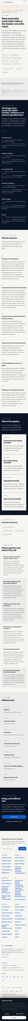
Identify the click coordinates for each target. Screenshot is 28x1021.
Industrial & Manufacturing (8, 527)
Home (3, 10)
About (16, 931)
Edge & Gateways (19, 863)
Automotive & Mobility (7, 530)
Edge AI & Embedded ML (19, 884)
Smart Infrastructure (7, 928)
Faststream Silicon (6, 857)
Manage (7, 1013)
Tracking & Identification (18, 867)
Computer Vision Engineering (19, 887)
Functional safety (6, 899)
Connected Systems (20, 873)
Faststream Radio (6, 860)
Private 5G (4, 937)
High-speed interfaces (5, 890)
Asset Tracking (6, 916)
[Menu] (24, 2)
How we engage (19, 910)
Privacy (3, 987)
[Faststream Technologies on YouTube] (7, 976)
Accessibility (19, 987)
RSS (21, 991)
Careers (17, 934)
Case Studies (18, 916)
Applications (5, 72)
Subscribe (22, 848)
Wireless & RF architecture (5, 887)
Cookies (8, 987)
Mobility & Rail (5, 872)
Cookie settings (5, 991)
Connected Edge (6, 866)
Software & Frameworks (18, 870)
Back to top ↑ (5, 957)
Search (17, 991)
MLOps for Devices (20, 896)
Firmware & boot (6, 893)
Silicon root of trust (6, 880)
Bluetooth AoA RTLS (7, 919)
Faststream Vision (6, 863)
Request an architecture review (14, 821)
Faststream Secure (7, 869)
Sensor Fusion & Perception (19, 890)
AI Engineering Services (19, 881)
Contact (17, 937)
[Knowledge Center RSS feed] (22, 976)
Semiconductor (6, 907)
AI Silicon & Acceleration (18, 894)
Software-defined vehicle (6, 896)
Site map (12, 991)
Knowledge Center (20, 919)
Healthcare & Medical (7, 534)
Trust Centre (18, 928)
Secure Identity (6, 931)
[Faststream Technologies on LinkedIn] (3, 976)
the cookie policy (22, 1008)
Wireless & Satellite (7, 934)
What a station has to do (8, 68)
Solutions (9, 10)
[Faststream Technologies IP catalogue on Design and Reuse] (18, 976)
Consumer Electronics (20, 530)
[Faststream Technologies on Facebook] (14, 976)
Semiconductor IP (19, 857)
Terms (13, 987)
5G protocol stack (6, 883)
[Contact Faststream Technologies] (3, 980)
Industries (17, 913)
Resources (18, 922)
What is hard (19, 68)
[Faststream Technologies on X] (10, 976)
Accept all (14, 1017)
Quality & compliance (20, 925)
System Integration (20, 907)
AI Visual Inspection (20, 899)
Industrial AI (5, 910)
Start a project (14, 816)
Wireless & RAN (19, 860)
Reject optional (19, 1013)
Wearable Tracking (7, 922)
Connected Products (7, 913)
